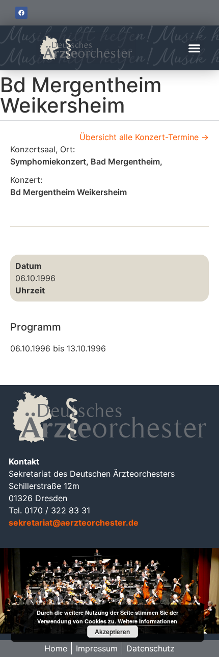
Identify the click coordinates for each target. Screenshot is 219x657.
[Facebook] (21, 13)
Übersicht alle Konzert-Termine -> (144, 137)
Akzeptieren (112, 631)
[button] (194, 48)
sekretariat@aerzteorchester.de (74, 522)
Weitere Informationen (147, 621)
